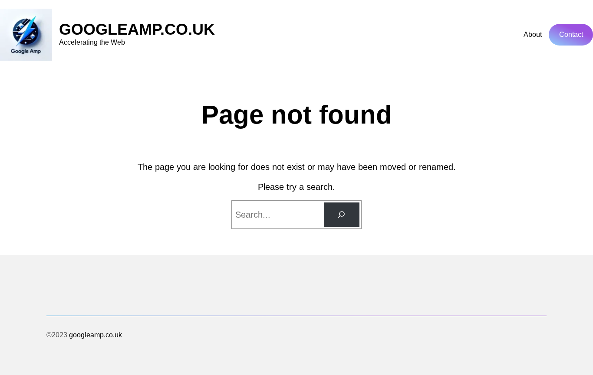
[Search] (341, 214)
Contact (571, 34)
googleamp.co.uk (137, 29)
